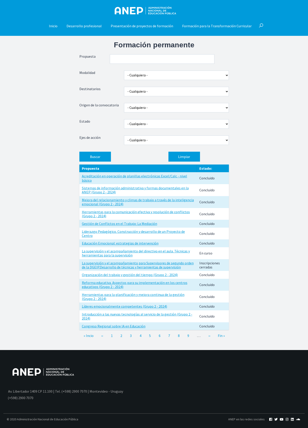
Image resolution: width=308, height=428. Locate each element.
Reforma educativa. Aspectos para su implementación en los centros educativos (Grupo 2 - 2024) (134, 284)
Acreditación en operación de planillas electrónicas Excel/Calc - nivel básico (134, 178)
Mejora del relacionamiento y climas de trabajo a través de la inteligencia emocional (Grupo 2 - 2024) (138, 202)
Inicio (53, 26)
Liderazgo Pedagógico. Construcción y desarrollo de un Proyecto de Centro (133, 233)
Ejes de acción (90, 137)
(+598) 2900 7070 (20, 398)
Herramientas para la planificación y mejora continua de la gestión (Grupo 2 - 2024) (133, 296)
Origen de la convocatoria (99, 105)
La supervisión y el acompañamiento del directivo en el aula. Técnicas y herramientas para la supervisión (136, 253)
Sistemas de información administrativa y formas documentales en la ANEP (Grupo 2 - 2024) (135, 190)
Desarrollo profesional (84, 26)
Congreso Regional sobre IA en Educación (113, 326)
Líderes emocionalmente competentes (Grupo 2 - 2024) (124, 306)
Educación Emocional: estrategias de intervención (120, 243)
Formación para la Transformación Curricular (217, 26)
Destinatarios (90, 89)
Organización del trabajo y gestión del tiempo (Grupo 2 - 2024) (130, 274)
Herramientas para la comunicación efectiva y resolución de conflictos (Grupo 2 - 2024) (136, 214)
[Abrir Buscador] (261, 26)
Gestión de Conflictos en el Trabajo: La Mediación (119, 223)
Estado (84, 121)
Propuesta (87, 56)
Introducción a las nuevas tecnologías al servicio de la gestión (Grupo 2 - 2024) (137, 316)
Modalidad (87, 73)
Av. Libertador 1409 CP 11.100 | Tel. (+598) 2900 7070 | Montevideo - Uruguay (65, 391)
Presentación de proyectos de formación (142, 26)
